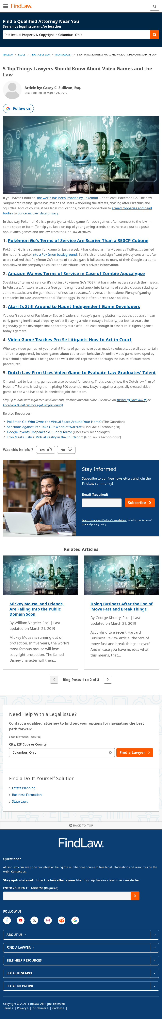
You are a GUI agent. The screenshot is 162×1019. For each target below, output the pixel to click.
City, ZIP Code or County (28, 744)
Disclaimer (39, 1008)
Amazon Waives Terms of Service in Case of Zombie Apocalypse (76, 273)
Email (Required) (95, 494)
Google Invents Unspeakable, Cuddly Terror (39, 432)
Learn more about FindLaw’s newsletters (104, 520)
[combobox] (62, 752)
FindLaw (8, 54)
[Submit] (135, 895)
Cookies (57, 1008)
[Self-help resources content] (154, 960)
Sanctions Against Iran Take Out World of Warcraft (45, 427)
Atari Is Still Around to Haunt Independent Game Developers (74, 306)
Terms (7, 1008)
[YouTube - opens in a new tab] (20, 920)
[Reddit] (61, 920)
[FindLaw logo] (22, 6)
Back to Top (83, 825)
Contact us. (18, 871)
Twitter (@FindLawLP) (132, 400)
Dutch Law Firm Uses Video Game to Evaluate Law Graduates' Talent (82, 372)
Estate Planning (23, 788)
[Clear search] (110, 752)
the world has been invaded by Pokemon (67, 198)
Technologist (63, 54)
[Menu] (5, 6)
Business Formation (27, 795)
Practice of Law (40, 54)
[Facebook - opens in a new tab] (7, 920)
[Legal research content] (154, 973)
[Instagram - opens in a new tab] (48, 920)
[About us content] (154, 934)
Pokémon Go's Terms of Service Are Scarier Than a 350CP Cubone (78, 240)
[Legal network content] (154, 986)
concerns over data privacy (38, 213)
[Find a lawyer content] (154, 947)
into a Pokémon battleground (54, 254)
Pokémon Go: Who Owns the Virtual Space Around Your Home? (54, 422)
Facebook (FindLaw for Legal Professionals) (33, 405)
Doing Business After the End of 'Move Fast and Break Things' (121, 606)
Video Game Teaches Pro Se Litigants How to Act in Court (70, 339)
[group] (81, 620)
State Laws (20, 801)
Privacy (21, 1008)
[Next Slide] (108, 680)
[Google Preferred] (75, 920)
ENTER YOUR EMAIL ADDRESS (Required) (30, 888)
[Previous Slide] (54, 680)
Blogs (21, 54)
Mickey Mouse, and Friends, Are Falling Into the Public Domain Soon (36, 609)
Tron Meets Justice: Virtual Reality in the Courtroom (45, 437)
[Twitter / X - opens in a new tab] (34, 920)
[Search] (154, 6)
